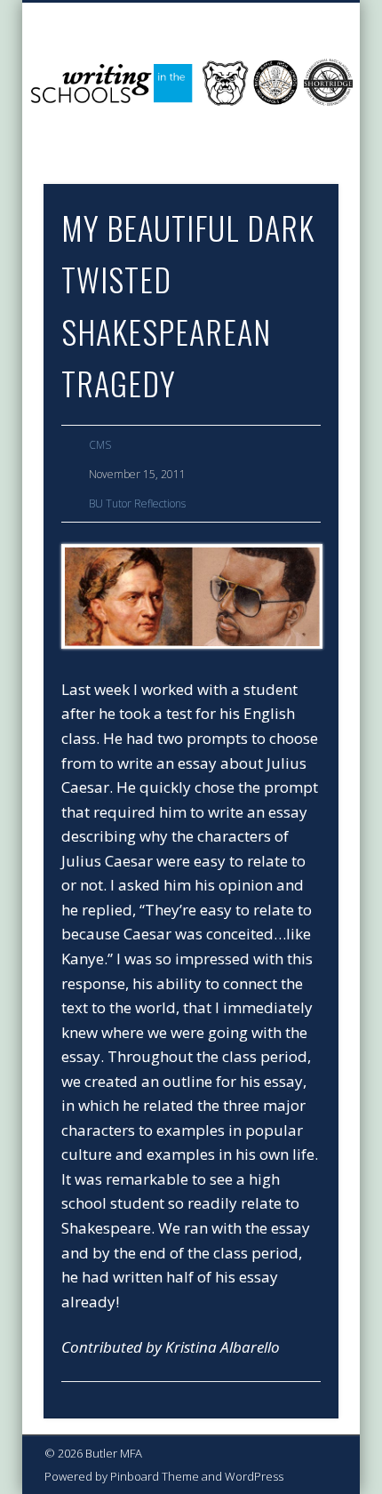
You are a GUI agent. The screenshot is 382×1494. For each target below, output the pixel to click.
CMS (100, 444)
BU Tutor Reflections (137, 503)
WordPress (254, 1476)
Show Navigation (295, 159)
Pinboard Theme (154, 1476)
